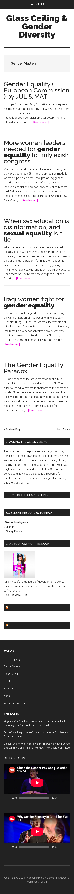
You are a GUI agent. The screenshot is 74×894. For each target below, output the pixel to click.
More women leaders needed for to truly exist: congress (36, 152)
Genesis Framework (58, 877)
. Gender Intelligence (16, 522)
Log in (44, 881)
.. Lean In (9, 526)
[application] (37, 782)
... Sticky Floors (13, 531)
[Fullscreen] (66, 798)
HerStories (9, 688)
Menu (40, 4)
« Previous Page (12, 429)
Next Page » (63, 429)
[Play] (8, 798)
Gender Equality (22, 607)
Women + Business (14, 703)
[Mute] (60, 798)
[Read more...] (41, 122)
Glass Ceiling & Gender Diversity (37, 26)
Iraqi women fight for (34, 302)
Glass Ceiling (11, 673)
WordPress (32, 881)
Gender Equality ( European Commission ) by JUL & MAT (36, 90)
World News (18, 625)
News (7, 695)
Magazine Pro (34, 877)
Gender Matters (12, 666)
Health (7, 681)
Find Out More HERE (16, 595)
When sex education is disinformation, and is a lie (36, 230)
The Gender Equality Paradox (33, 368)
